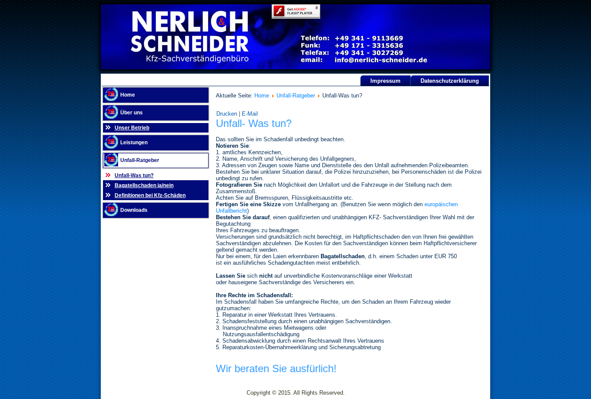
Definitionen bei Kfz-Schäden (150, 195)
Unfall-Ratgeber (139, 160)
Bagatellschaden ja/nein (144, 185)
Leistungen (134, 142)
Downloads (134, 210)
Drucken (227, 113)
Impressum (385, 81)
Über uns (131, 113)
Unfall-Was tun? (134, 175)
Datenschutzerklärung (450, 81)
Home (127, 95)
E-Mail (250, 113)
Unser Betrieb (132, 128)
